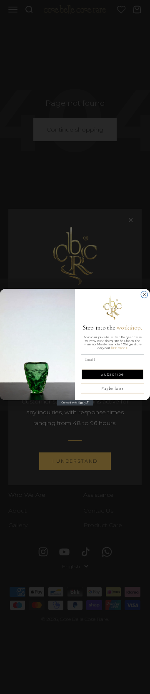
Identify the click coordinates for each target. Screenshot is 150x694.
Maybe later (112, 388)
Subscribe (112, 374)
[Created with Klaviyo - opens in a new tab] (75, 402)
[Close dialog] (144, 294)
